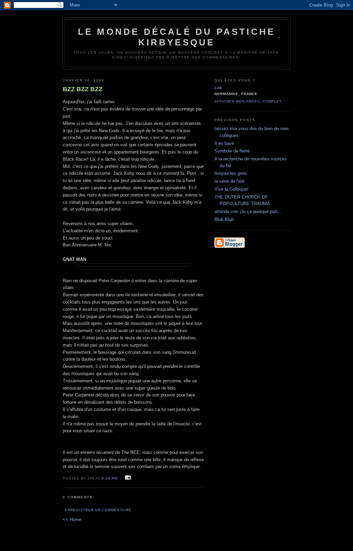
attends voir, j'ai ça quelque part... (248, 211)
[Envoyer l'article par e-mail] (126, 477)
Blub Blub (224, 219)
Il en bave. (224, 143)
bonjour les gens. (231, 173)
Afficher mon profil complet (248, 101)
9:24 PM (110, 478)
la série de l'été (229, 181)
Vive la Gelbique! (231, 189)
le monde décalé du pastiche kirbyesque (176, 37)
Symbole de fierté (232, 150)
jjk (218, 88)
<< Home (72, 519)
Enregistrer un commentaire (98, 510)
